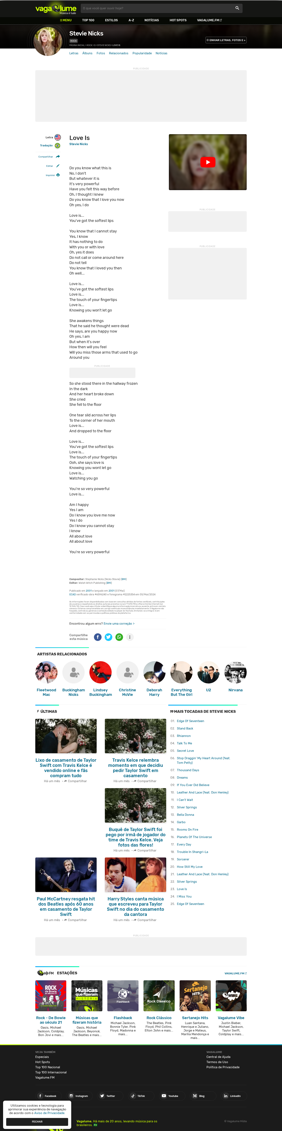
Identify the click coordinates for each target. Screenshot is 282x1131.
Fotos (101, 53)
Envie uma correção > (119, 623)
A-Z (131, 20)
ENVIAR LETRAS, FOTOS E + (227, 40)
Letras (73, 53)
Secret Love (185, 751)
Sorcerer (183, 859)
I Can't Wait (185, 800)
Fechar (37, 1121)
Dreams (182, 777)
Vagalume (56, 8)
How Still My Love (190, 867)
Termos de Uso (217, 1062)
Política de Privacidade (222, 1067)
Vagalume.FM (208, 20)
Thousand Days (188, 770)
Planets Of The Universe (194, 837)
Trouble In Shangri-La (192, 852)
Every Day (184, 844)
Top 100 (88, 20)
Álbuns (87, 53)
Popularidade (142, 53)
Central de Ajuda (218, 1057)
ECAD (72, 594)
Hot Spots (178, 20)
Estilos (111, 20)
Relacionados (118, 53)
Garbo (181, 822)
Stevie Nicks (86, 33)
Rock (73, 40)
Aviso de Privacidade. (49, 1113)
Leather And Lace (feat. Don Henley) (203, 792)
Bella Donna (185, 815)
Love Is (182, 889)
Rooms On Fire (187, 829)
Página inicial (77, 45)
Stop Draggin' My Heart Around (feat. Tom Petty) (203, 760)
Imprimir (50, 175)
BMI (124, 579)
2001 (89, 590)
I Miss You (184, 896)
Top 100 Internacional (51, 1072)
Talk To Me (184, 743)
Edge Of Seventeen (190, 721)
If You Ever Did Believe (193, 785)
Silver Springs (187, 807)
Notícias (152, 20)
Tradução (46, 145)
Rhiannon (184, 736)
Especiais (42, 1057)
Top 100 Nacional (47, 1067)
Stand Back (185, 728)
